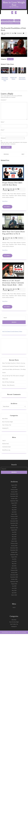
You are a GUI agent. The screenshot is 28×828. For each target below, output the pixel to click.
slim (13, 33)
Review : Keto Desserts (8, 385)
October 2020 (14, 579)
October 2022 (14, 525)
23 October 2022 (8, 189)
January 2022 (14, 545)
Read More (4, 201)
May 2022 (14, 536)
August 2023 (14, 503)
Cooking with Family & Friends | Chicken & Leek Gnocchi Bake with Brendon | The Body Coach (14, 369)
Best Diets (17, 20)
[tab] (12, 12)
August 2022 (14, 530)
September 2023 (14, 500)
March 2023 (14, 514)
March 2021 (14, 568)
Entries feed (5, 443)
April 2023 (14, 512)
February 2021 (14, 570)
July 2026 (14, 487)
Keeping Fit (5, 428)
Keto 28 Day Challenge (8, 382)
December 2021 (14, 547)
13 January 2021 (8, 289)
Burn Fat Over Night (7, 421)
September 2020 (14, 581)
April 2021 (14, 565)
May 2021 (14, 563)
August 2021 (14, 556)
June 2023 (14, 507)
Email (3, 130)
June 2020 (14, 588)
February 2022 (14, 543)
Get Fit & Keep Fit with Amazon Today (12, 331)
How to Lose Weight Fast (14, 3)
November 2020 (14, 577)
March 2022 (14, 541)
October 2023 (14, 498)
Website (3, 138)
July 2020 (14, 586)
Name (3, 122)
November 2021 (14, 550)
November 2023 (14, 496)
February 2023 (14, 516)
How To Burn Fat (6, 425)
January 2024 (14, 491)
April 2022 (14, 538)
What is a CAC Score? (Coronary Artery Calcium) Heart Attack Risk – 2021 (13, 283)
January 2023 (14, 518)
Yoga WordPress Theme (6, 632)
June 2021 (14, 561)
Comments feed (6, 446)
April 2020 (14, 592)
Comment (4, 99)
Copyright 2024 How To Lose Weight (19, 632)
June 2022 (14, 534)
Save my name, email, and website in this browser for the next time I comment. (14, 143)
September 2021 (14, 554)
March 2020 (14, 595)
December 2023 (14, 494)
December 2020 (14, 574)
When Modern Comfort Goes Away (5, 79)
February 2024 (14, 489)
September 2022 (14, 527)
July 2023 (14, 505)
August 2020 (14, 583)
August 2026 (14, 485)
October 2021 (14, 552)
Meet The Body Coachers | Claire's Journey (13, 363)
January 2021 (14, 572)
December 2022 (14, 521)
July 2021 (14, 559)
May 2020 (14, 590)
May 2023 (14, 509)
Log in (4, 440)
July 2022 (14, 532)
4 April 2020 (6, 33)
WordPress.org (6, 450)
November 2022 (14, 523)
